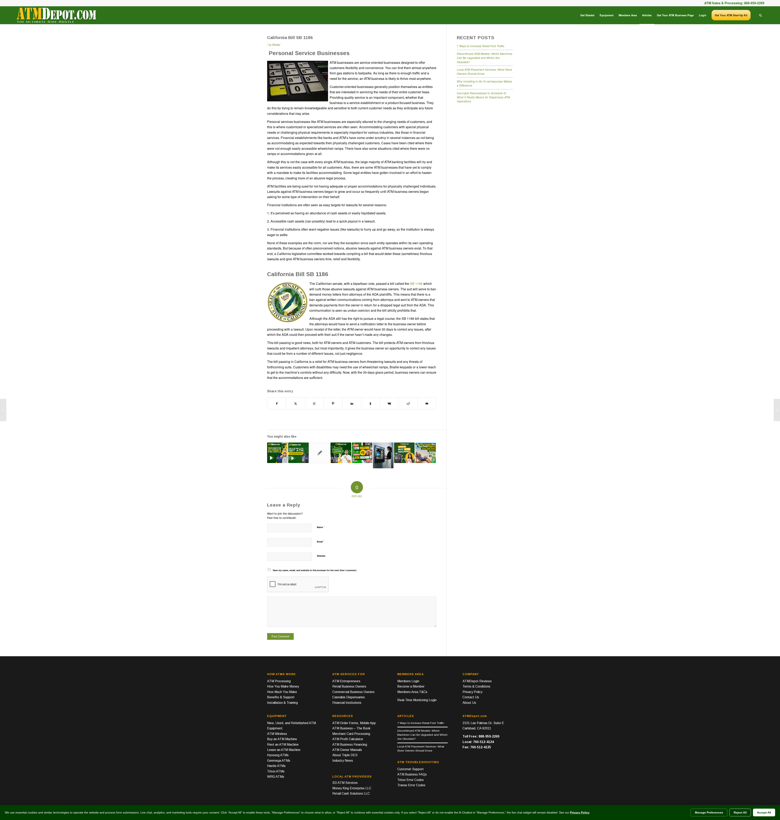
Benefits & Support (281, 697)
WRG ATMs (275, 776)
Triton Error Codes (410, 780)
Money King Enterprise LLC (351, 788)
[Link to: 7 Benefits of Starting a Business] (340, 453)
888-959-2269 (754, 3)
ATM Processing (279, 681)
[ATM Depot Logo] (56, 15)
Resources (342, 716)
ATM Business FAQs (412, 774)
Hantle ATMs (276, 766)
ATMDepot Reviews (477, 681)
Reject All (740, 812)
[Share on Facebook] (276, 403)
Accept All (764, 812)
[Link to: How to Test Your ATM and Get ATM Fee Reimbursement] (298, 453)
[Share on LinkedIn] (351, 403)
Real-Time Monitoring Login (417, 700)
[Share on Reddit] (408, 403)
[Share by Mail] (427, 403)
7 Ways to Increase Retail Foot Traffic (480, 46)
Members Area (410, 674)
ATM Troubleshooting (418, 762)
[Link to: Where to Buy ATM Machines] (404, 453)
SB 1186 (416, 283)
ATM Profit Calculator (347, 739)
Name (321, 527)
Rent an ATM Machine (283, 744)
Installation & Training (282, 702)
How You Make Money (283, 686)
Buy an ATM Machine (282, 739)
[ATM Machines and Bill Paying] (3, 410)
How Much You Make (282, 692)
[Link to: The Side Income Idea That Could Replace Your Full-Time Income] (425, 453)
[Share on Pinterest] (333, 403)
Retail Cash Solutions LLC (351, 793)
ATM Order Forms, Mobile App (354, 723)
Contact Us (471, 697)
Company (471, 674)
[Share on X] (295, 403)
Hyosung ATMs (278, 755)
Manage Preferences (709, 812)
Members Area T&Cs (412, 692)
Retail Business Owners (349, 686)
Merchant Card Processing (351, 733)
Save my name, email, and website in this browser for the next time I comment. (315, 570)
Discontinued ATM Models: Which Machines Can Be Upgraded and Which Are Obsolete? (484, 58)
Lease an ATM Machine (283, 750)
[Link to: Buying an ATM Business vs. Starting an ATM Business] (362, 453)
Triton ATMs (276, 771)
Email (320, 541)
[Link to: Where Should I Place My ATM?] (383, 455)
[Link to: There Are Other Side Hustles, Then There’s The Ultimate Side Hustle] (277, 453)
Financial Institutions (346, 702)
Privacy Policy (472, 692)
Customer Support (410, 769)
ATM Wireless (277, 733)
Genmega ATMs (278, 760)
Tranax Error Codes (411, 785)
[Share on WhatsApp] (314, 403)
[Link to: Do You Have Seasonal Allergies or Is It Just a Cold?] (319, 453)
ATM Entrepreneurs (346, 681)
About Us (469, 702)
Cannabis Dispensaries (348, 697)
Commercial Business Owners (353, 692)
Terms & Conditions (476, 686)
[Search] (760, 15)
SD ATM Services (345, 782)
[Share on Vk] (389, 403)
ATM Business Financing (349, 744)
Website (321, 555)
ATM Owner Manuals (347, 750)
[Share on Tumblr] (370, 403)
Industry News (342, 760)
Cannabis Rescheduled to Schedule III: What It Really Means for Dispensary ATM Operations (483, 97)
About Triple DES (345, 755)
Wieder (276, 45)
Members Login (408, 681)
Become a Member (411, 686)
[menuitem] (587, 15)
